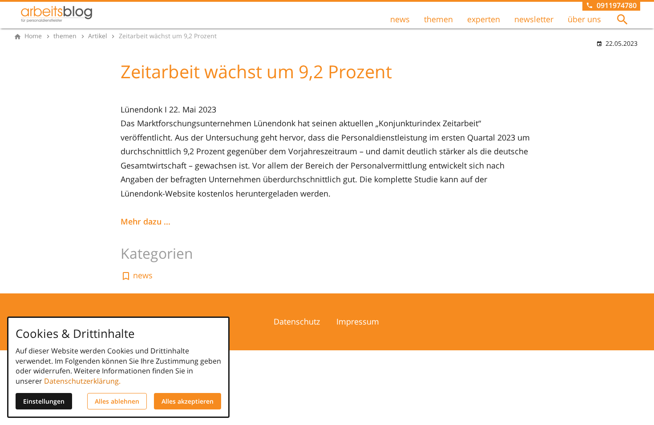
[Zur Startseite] (56, 14)
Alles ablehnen (117, 401)
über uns (584, 19)
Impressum (357, 321)
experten (483, 19)
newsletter (533, 19)
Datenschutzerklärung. (82, 381)
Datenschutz (297, 321)
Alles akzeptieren (187, 401)
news (400, 19)
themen (438, 19)
